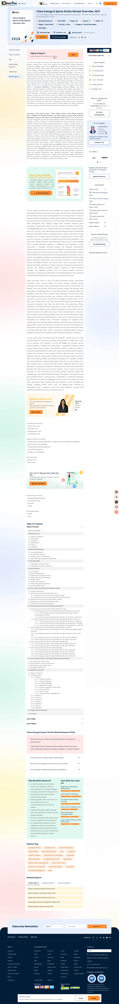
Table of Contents (14, 55)
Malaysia (63, 960)
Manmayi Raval (77, 32)
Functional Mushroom (66, 848)
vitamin (61, 136)
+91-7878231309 (94, 964)
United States (38, 980)
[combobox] (106, 50)
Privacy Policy (23, 937)
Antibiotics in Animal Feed (37, 867)
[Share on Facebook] (79, 37)
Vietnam (50, 980)
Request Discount (99, 176)
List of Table (31, 719)
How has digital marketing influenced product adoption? (48, 769)
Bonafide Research (46, 21)
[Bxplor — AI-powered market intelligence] (42, 3)
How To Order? (12, 967)
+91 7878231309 (97, 71)
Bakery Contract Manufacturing (38, 863)
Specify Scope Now (38, 483)
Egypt (76, 954)
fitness (38, 66)
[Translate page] (100, 3)
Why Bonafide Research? (13, 65)
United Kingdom (79, 973)
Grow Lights (70, 867)
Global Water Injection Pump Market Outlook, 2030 (44, 902)
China (49, 954)
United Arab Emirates (64, 975)
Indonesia (77, 957)
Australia (50, 951)
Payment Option (94, 223)
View (73, 55)
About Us (11, 951)
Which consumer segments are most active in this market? (49, 764)
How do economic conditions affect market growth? (47, 758)
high (52, 66)
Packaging (41, 148)
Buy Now (43, 37)
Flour (61, 851)
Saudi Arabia (51, 967)
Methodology (12, 954)
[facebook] (93, 937)
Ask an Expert (36, 412)
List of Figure (31, 724)
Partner (10, 960)
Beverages (42, 28)
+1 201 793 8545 (97, 80)
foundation (80, 68)
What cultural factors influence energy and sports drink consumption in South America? (53, 740)
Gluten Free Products (55, 867)
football (81, 242)
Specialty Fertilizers (35, 848)
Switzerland (64, 970)
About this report (14, 50)
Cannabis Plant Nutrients (51, 859)
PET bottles (63, 343)
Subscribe (96, 926)
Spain (36, 970)
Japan (49, 960)
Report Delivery (94, 226)
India (62, 957)
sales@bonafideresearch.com (98, 968)
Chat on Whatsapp (97, 66)
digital (81, 77)
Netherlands (38, 964)
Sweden (49, 970)
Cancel (81, 998)
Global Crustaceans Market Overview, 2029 (41, 889)
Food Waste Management (36, 870)
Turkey (49, 973)
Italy (35, 960)
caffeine (72, 87)
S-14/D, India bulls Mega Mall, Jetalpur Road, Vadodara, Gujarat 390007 (97, 958)
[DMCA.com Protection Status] (75, 987)
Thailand (37, 973)
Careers (10, 957)
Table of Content (33, 527)
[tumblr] (110, 937)
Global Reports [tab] (33, 883)
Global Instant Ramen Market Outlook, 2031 (41, 897)
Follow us (87, 937)
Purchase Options (96, 55)
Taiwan (76, 970)
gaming (52, 132)
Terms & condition (13, 973)
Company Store (54, 3)
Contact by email (97, 84)
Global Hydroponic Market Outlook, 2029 (40, 906)
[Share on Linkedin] (85, 37)
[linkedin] (103, 937)
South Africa (64, 967)
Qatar (76, 964)
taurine (59, 87)
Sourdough (70, 855)
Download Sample (42, 193)
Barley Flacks (68, 859)
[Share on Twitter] (82, 37)
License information (14, 964)
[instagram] (100, 937)
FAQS (9, 977)
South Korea (78, 967)
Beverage (62, 138)
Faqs (10, 59)
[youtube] (106, 937)
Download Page (45, 32)
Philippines (50, 964)
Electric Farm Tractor (58, 863)
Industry (23, 3)
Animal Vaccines (50, 848)
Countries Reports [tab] (64, 883)
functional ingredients (42, 87)
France (36, 957)
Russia (36, 967)
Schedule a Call (61, 32)
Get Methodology (99, 244)
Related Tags (13, 72)
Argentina (37, 951)
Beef (50, 870)
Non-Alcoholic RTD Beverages (53, 855)
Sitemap (34, 937)
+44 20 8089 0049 (98, 75)
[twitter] (97, 937)
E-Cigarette (71, 851)
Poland (63, 964)
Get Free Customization (99, 113)
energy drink (34, 229)
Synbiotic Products (34, 855)
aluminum (51, 379)
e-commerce (58, 144)
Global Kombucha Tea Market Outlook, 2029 (41, 893)
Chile (35, 954)
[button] (96, 3)
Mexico (76, 960)
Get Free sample (60, 37)
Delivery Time (93, 189)
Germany (50, 957)
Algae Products (33, 851)
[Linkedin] (76, 410)
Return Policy (12, 970)
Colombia (64, 954)
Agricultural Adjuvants (49, 851)
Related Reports (14, 76)
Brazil (62, 951)
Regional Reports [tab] (48, 883)
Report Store (110, 3)
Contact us (11, 980)
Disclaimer (11, 937)
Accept (93, 998)
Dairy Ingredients (34, 859)
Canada (76, 951)
